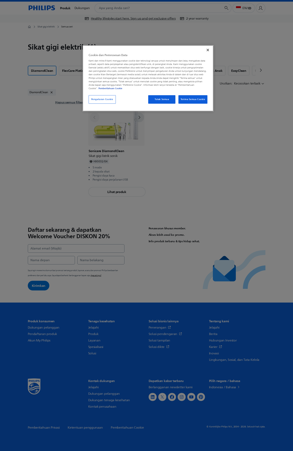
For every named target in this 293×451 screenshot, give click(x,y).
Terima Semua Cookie (193, 99)
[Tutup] (207, 50)
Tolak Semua (162, 99)
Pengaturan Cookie (102, 99)
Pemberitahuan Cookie (110, 88)
